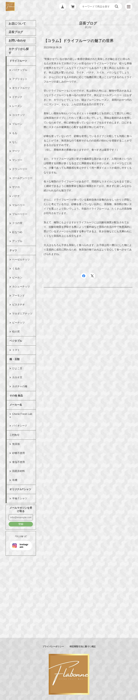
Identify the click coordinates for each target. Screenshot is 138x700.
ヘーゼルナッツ (21, 259)
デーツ (16, 151)
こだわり (15, 434)
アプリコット (19, 78)
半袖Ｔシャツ (19, 498)
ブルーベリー (19, 214)
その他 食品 (16, 395)
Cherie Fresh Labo (21, 415)
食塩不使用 (18, 462)
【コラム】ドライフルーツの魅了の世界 (79, 41)
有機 (14, 480)
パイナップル (19, 69)
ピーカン (17, 277)
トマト (16, 349)
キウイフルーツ (21, 87)
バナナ (16, 196)
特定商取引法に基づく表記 (83, 646)
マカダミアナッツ (22, 313)
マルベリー (18, 205)
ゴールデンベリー (22, 178)
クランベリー (19, 169)
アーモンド (18, 295)
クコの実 (17, 223)
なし (14, 142)
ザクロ (16, 187)
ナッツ (13, 250)
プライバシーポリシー (53, 646)
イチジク (17, 96)
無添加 (16, 444)
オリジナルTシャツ (20, 489)
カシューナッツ (21, 286)
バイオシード (19, 425)
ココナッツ (18, 115)
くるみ (16, 268)
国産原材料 (18, 471)
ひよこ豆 (17, 368)
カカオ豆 (17, 377)
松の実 (16, 331)
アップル (17, 241)
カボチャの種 (19, 386)
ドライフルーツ (18, 60)
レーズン (17, 106)
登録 (20, 524)
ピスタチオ (18, 304)
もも (14, 133)
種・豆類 (15, 359)
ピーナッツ (18, 322)
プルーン (17, 124)
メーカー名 (16, 404)
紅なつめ (17, 232)
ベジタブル (16, 340)
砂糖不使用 (18, 453)
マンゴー (17, 160)
